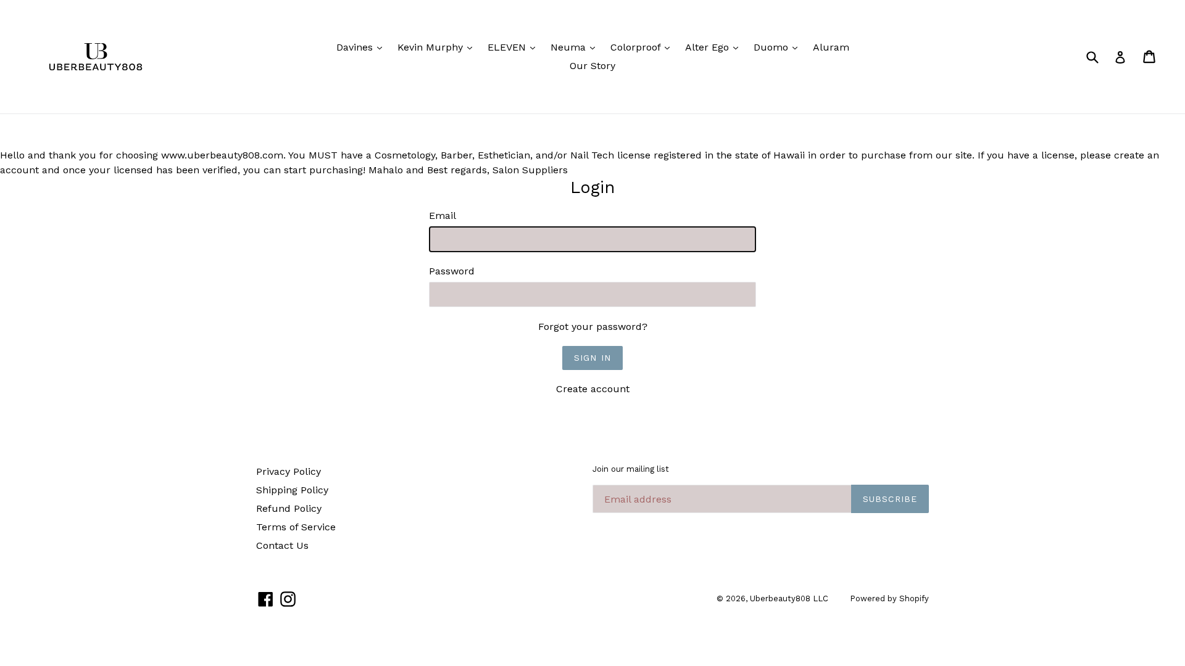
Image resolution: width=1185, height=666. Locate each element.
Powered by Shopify (889, 598)
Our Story (592, 66)
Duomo (779, 47)
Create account (593, 389)
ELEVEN (514, 47)
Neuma (576, 47)
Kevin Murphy (437, 47)
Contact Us (282, 545)
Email (442, 215)
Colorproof (643, 47)
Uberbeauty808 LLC (789, 598)
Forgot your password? (592, 326)
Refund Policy (289, 508)
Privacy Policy (288, 471)
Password (452, 271)
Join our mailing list (630, 469)
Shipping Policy (292, 490)
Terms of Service (296, 527)
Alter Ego (714, 47)
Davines (362, 47)
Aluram (831, 47)
